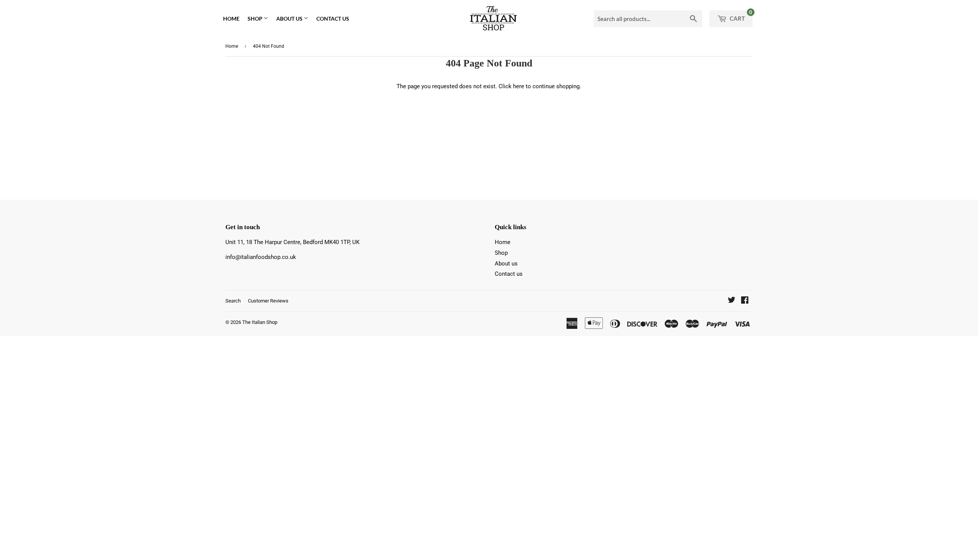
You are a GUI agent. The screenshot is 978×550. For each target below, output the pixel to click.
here (518, 86)
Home (231, 18)
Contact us (332, 18)
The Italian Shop (259, 322)
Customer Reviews (268, 301)
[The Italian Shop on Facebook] (745, 301)
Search (233, 301)
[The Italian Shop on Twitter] (731, 301)
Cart (740, 16)
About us (290, 18)
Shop (256, 18)
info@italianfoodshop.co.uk (260, 257)
